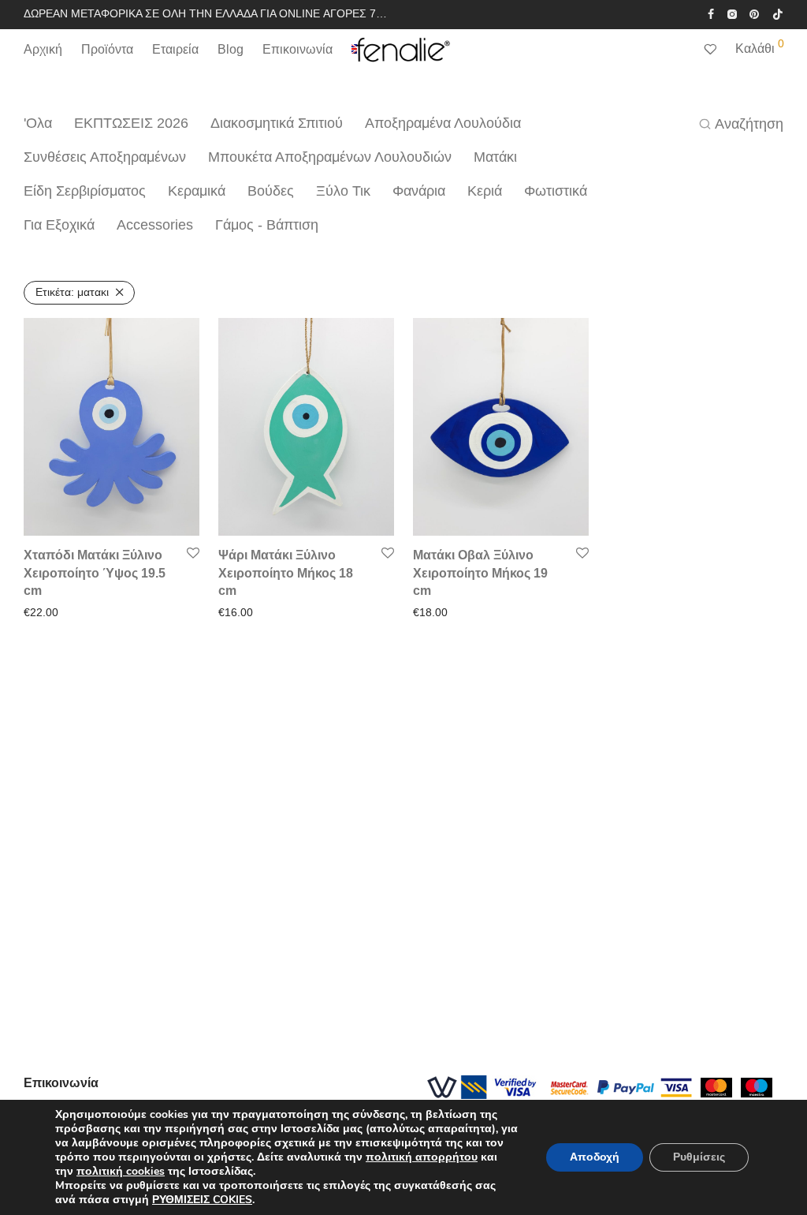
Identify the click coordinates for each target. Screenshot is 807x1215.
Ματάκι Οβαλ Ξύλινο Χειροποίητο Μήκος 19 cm (480, 572)
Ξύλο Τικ (343, 191)
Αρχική (43, 49)
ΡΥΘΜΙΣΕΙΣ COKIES (202, 1200)
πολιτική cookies (120, 1171)
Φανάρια (418, 191)
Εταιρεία (175, 49)
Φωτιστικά (555, 191)
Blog (231, 49)
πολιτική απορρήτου (422, 1157)
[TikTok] (777, 13)
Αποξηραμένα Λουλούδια (443, 123)
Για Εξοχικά (59, 225)
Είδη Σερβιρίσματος (85, 191)
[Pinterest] (755, 13)
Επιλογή (39, 612)
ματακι (72, 292)
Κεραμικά (196, 191)
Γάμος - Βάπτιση (266, 225)
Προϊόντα (107, 49)
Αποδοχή (594, 1157)
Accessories (155, 225)
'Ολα (38, 123)
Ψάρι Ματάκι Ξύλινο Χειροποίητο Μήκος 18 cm (285, 572)
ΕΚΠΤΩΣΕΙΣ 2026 (131, 123)
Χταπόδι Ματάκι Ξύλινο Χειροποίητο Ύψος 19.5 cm (94, 572)
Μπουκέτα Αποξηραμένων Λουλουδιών (330, 157)
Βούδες (270, 191)
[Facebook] (711, 13)
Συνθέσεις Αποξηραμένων (105, 157)
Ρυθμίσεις (699, 1157)
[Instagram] (732, 13)
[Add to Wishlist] (193, 554)
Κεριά (484, 191)
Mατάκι (495, 157)
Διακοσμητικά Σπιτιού (276, 123)
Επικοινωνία (297, 49)
